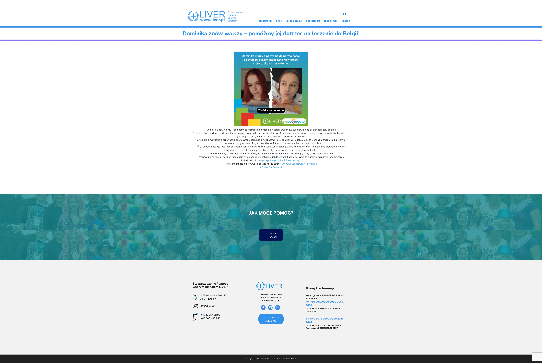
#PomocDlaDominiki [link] (271, 167)
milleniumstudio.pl (290, 359)
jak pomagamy (294, 20)
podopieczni (313, 20)
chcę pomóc (330, 20)
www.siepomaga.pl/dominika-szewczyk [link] (279, 160)
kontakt (346, 20)
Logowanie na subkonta (271, 318)
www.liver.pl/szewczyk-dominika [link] (299, 163)
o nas (279, 20)
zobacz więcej (274, 235)
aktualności (265, 20)
